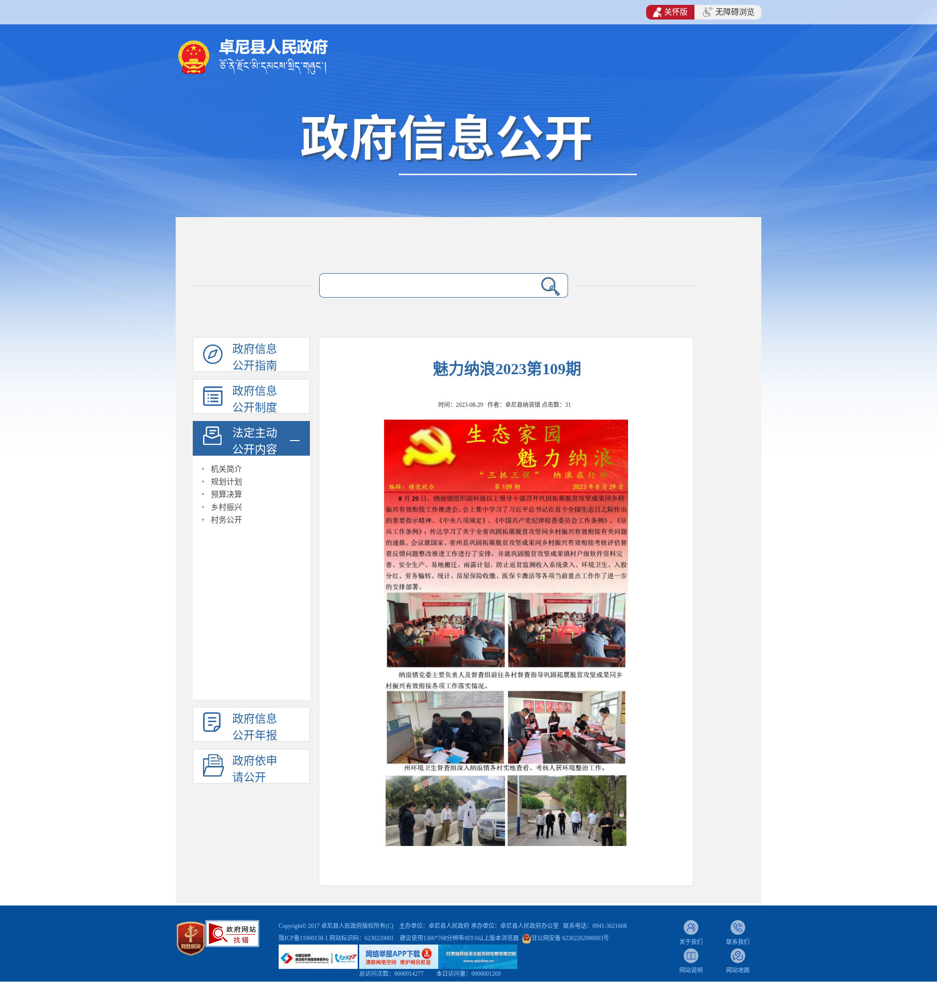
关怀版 (676, 12)
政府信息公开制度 (254, 399)
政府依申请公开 (254, 769)
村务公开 (226, 520)
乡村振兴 (226, 507)
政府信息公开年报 (254, 727)
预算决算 (226, 494)
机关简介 (226, 469)
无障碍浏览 (734, 12)
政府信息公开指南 (254, 357)
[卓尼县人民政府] (269, 56)
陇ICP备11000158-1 (304, 938)
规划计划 (226, 482)
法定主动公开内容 (254, 441)
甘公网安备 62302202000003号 (570, 938)
